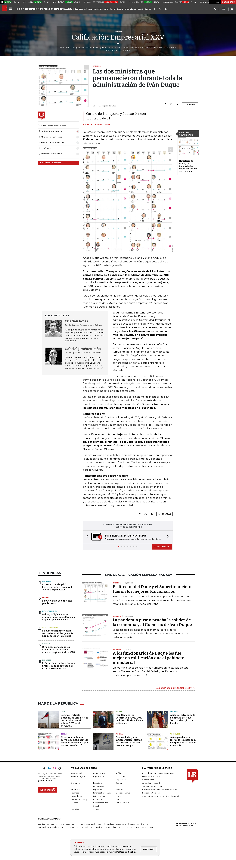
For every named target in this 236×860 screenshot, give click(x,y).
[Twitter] (160, 9)
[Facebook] (154, 9)
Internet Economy (79, 799)
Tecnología (175, 734)
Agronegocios (77, 773)
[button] (86, 537)
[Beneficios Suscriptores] (224, 9)
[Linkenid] (166, 9)
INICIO (19, 9)
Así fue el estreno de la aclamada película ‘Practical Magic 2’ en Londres (182, 719)
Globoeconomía (123, 793)
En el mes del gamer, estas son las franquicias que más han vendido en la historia (57, 633)
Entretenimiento (50, 611)
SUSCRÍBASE (228, 2)
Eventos (119, 789)
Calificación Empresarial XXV (118, 37)
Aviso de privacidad (151, 783)
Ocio (118, 799)
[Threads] (60, 769)
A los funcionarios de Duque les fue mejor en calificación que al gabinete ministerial (148, 658)
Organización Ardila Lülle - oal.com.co (186, 824)
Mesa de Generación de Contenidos (158, 773)
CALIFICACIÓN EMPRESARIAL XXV (56, 9)
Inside (118, 796)
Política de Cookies (126, 852)
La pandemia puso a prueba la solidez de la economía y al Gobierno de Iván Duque (152, 622)
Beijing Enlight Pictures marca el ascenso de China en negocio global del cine (58, 617)
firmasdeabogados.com (115, 824)
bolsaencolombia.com (138, 824)
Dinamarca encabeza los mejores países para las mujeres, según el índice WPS (58, 650)
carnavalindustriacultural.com (51, 827)
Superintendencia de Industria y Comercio (161, 796)
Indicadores (76, 796)
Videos (96, 809)
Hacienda (46, 644)
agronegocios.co (69, 824)
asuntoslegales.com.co (48, 824)
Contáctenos (148, 780)
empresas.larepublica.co (90, 824)
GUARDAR (191, 105)
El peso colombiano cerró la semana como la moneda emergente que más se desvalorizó (74, 741)
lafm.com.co (118, 827)
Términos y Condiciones (152, 786)
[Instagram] (55, 769)
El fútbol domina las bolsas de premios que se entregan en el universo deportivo (58, 666)
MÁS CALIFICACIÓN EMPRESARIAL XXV (174, 688)
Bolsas (64, 734)
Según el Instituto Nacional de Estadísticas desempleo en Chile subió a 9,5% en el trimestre (74, 720)
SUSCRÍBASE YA (161, 547)
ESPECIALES (31, 9)
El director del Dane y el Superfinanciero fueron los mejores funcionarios (152, 589)
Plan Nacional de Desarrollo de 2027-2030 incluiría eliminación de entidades (129, 719)
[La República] (4, 9)
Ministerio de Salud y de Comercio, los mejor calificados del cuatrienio (188, 166)
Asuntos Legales (78, 776)
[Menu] (11, 8)
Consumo (75, 783)
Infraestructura (99, 796)
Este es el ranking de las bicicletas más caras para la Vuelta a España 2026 (57, 587)
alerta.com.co (133, 827)
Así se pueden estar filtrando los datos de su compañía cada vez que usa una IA (183, 741)
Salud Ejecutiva (122, 803)
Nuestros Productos (151, 776)
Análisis (45, 597)
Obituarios (98, 799)
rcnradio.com (88, 827)
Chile (63, 712)
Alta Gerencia (99, 773)
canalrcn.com (73, 827)
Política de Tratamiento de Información (159, 789)
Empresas (75, 789)
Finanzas (75, 793)
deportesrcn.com (150, 827)
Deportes (46, 581)
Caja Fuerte (98, 776)
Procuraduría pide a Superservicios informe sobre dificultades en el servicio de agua (129, 741)
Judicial (119, 734)
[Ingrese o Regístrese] (232, 9)
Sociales (174, 712)
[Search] (215, 9)
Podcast (75, 803)
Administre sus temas (51, 163)
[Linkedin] (177, 104)
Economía (120, 783)
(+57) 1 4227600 (45, 781)
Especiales (98, 789)
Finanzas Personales (102, 793)
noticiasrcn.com (103, 827)
